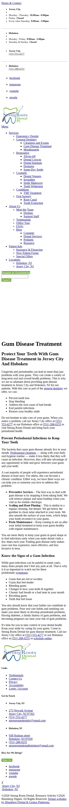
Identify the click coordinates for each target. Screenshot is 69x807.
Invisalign (29, 179)
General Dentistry (26, 139)
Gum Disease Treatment (38, 146)
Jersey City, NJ (25, 266)
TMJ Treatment (32, 193)
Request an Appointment (15, 272)
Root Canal (30, 199)
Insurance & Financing (29, 249)
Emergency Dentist (27, 136)
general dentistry (53, 388)
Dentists (28, 213)
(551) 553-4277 (16, 53)
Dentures (29, 166)
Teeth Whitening (33, 186)
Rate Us (7, 760)
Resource (29, 243)
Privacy (13, 682)
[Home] (14, 123)
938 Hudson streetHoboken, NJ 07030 (21, 737)
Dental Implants (33, 162)
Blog (19, 229)
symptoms (22, 572)
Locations (14, 259)
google (13, 97)
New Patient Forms (27, 253)
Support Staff (31, 216)
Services (14, 132)
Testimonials (23, 219)
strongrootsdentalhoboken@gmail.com (31, 745)
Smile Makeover (33, 183)
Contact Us (15, 678)
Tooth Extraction (33, 203)
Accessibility (16, 685)
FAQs (19, 226)
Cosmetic (21, 172)
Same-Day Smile (33, 169)
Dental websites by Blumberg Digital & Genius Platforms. (33, 800)
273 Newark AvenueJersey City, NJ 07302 (21, 712)
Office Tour (23, 223)
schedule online (43, 638)
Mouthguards (31, 149)
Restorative (22, 152)
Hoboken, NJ (24, 263)
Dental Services (33, 236)
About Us (14, 206)
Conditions (22, 189)
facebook (14, 78)
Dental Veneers (32, 176)
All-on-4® (30, 156)
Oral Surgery (23, 196)
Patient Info (15, 246)
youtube (14, 91)
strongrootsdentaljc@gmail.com (27, 720)
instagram (15, 84)
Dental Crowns (32, 159)
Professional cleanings (23, 452)
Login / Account (18, 688)
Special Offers (24, 256)
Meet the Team (24, 209)
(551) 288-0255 (16, 68)
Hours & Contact (11, 3)
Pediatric (29, 239)
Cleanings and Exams (36, 142)
